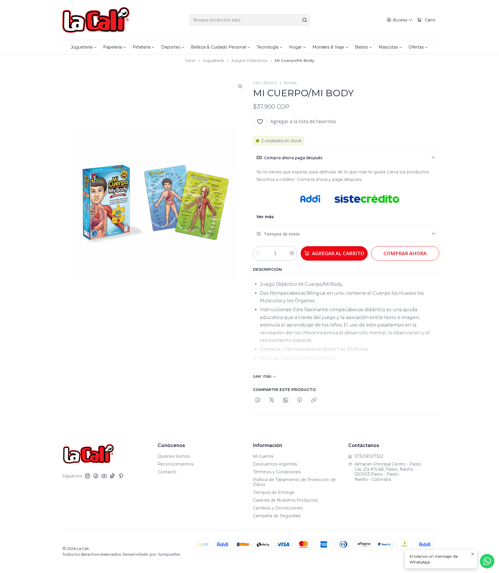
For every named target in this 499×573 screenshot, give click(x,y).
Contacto (167, 471)
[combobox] (249, 20)
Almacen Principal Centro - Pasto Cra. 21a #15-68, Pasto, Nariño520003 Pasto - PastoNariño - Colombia (388, 471)
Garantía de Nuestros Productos (285, 500)
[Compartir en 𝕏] (272, 400)
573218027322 (369, 456)
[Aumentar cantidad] (292, 253)
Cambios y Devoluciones (278, 508)
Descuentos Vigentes (275, 464)
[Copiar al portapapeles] (314, 400)
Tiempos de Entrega (273, 492)
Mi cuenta (263, 456)
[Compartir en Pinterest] (300, 400)
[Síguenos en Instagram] (87, 476)
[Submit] (305, 20)
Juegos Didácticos (249, 61)
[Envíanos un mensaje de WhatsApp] (487, 561)
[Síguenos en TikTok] (112, 476)
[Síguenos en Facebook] (96, 476)
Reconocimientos (175, 464)
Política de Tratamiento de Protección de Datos (294, 482)
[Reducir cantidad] (258, 253)
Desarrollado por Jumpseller (151, 554)
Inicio (190, 61)
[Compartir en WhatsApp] (286, 400)
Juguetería (213, 61)
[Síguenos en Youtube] (104, 476)
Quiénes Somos (174, 456)
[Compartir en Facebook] (257, 400)
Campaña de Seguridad (276, 515)
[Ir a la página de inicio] (96, 20)
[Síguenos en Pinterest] (121, 476)
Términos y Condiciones (277, 471)
